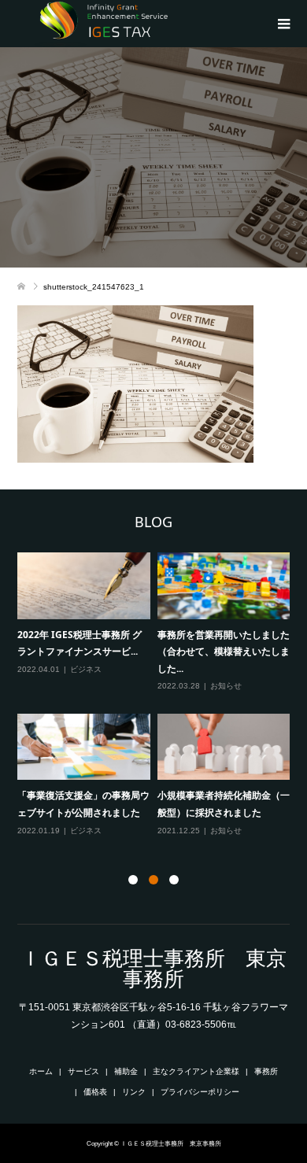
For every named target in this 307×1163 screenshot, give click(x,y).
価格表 (95, 1091)
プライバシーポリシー (200, 1091)
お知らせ (226, 685)
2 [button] (153, 879)
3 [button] (174, 879)
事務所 (266, 1071)
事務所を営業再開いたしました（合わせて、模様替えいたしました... (223, 651)
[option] (157, 695)
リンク (134, 1091)
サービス (83, 1071)
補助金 (126, 1071)
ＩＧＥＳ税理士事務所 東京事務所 (153, 969)
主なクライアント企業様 (196, 1071)
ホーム (41, 1071)
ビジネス (86, 669)
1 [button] (133, 879)
